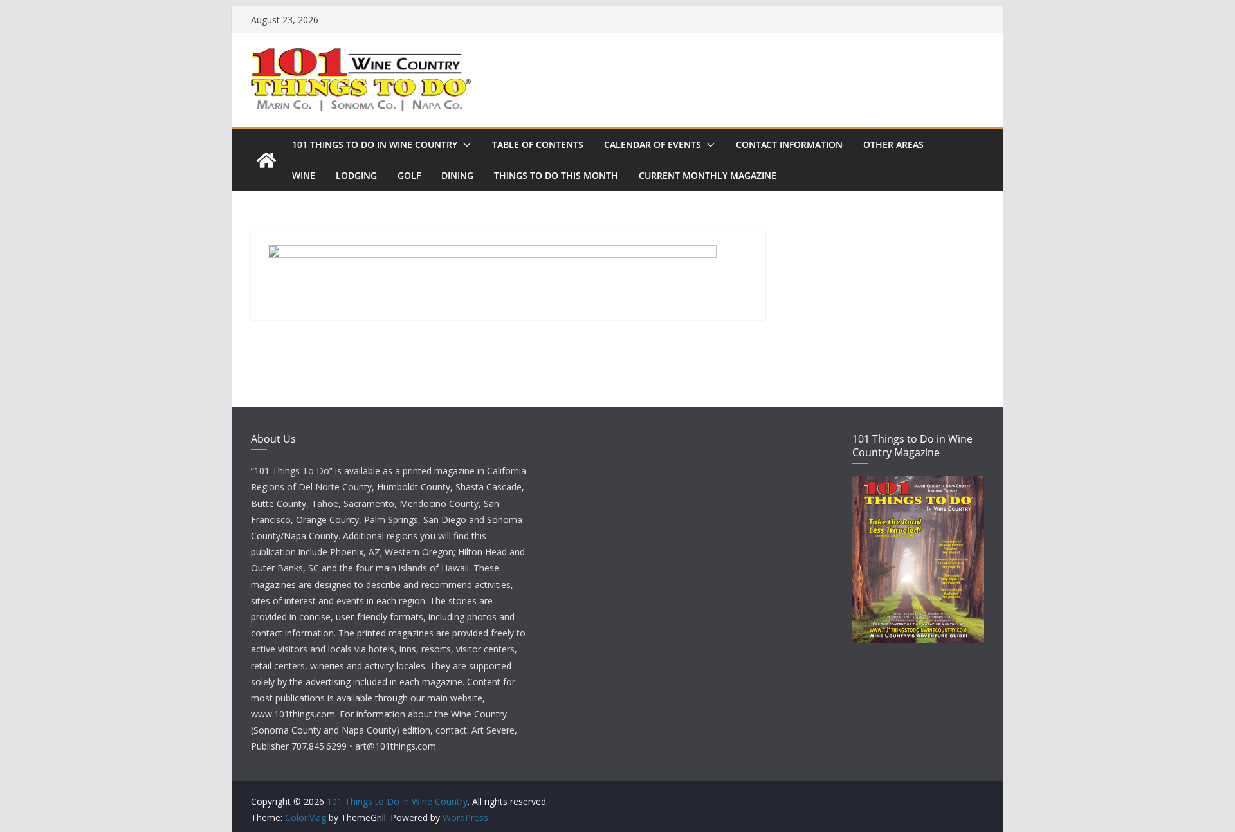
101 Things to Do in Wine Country (374, 144)
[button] (464, 145)
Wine (303, 175)
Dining (457, 175)
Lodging (356, 175)
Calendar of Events (652, 144)
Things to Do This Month (556, 175)
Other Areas (893, 144)
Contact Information (789, 144)
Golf (409, 175)
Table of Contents (537, 144)
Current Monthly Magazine (707, 175)
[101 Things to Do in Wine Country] (266, 160)
